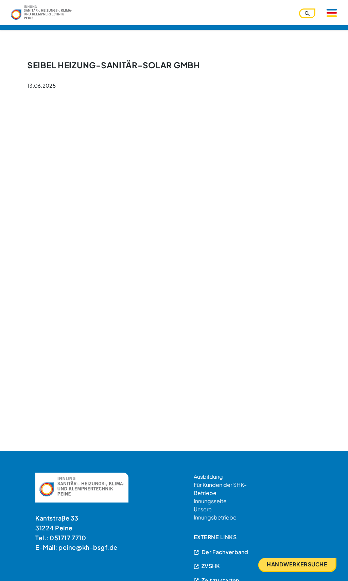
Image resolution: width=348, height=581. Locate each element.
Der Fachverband (225, 552)
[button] (15, 566)
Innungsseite (210, 501)
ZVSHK (211, 565)
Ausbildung (208, 476)
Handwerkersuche (297, 564)
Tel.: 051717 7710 (60, 538)
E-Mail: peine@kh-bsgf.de (76, 547)
